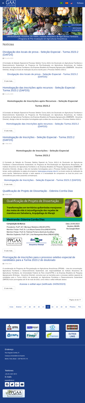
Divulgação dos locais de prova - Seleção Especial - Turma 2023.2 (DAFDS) (40, 53)
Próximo (72, 307)
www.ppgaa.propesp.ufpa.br (48, 171)
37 (25, 307)
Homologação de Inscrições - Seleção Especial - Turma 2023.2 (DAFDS (42, 180)
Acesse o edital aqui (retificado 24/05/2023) (42, 284)
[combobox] (73, 2)
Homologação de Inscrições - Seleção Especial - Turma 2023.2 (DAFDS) (38, 138)
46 (66, 307)
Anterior (19, 307)
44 (57, 307)
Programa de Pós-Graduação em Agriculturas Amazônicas (43, 39)
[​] (7, 384)
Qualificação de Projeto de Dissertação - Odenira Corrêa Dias (38, 190)
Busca (81, 3)
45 (61, 307)
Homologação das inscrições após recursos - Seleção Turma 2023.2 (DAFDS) (42, 125)
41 (43, 307)
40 (39, 307)
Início (11, 307)
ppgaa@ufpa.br (9, 380)
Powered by (13, 400)
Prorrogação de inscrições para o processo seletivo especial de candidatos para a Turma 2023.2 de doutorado (39, 258)
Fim (79, 307)
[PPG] (8, 3)
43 (52, 307)
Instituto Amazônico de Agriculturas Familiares (59, 36)
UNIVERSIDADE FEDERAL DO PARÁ (22, 36)
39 (34, 307)
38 (30, 307)
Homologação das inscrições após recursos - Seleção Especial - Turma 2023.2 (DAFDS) (39, 89)
